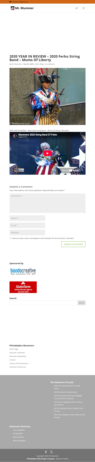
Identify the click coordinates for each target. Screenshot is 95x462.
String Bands (18, 433)
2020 (37, 64)
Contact (12, 360)
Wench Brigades (19, 441)
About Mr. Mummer (17, 353)
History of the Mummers (19, 363)
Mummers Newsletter (18, 356)
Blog (41, 64)
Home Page (14, 349)
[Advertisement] (48, 35)
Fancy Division (18, 437)
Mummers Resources (18, 367)
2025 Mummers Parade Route (65, 392)
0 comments (50, 64)
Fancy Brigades (19, 430)
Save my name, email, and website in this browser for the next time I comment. (43, 238)
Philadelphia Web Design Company (41, 459)
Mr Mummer (17, 64)
